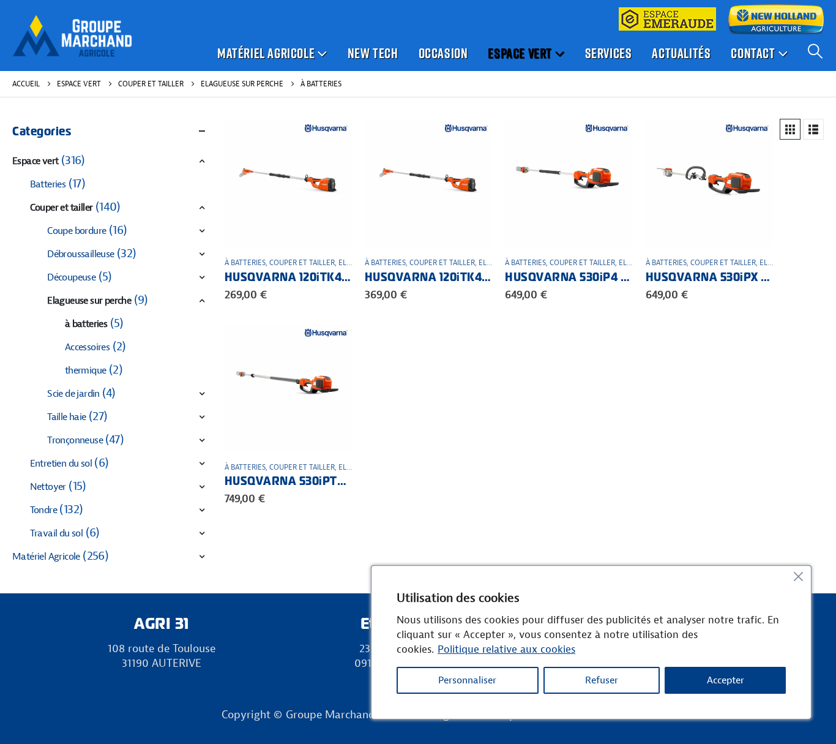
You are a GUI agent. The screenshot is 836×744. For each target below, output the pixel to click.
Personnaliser (467, 680)
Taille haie (66, 417)
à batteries (245, 263)
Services (608, 53)
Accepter (725, 680)
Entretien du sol (61, 463)
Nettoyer (48, 487)
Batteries (48, 184)
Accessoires (87, 347)
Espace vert (520, 53)
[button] (815, 51)
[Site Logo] (72, 35)
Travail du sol (56, 533)
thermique (85, 370)
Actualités (681, 53)
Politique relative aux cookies (506, 649)
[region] (591, 642)
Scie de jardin (73, 394)
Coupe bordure (76, 231)
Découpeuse (71, 277)
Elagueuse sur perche (89, 301)
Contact (753, 53)
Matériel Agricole (266, 53)
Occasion (443, 53)
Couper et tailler (302, 263)
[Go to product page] (289, 183)
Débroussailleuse (80, 254)
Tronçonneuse (75, 440)
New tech (373, 53)
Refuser (601, 680)
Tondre (43, 510)
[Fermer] (798, 576)
